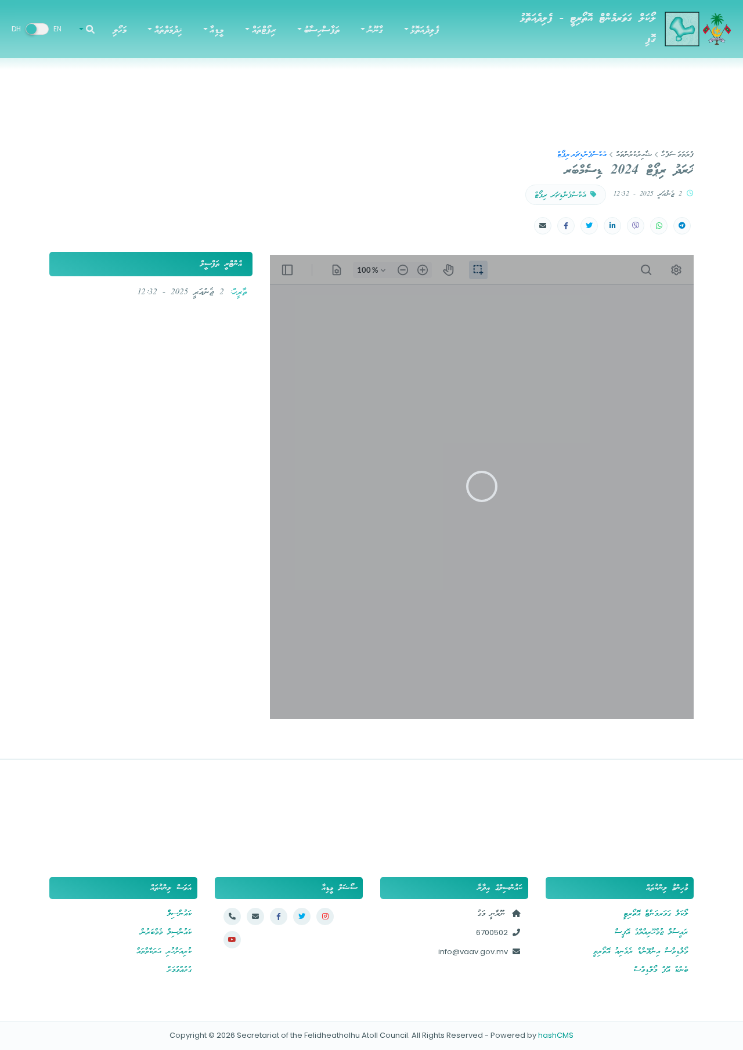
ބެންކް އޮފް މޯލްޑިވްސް (661, 970)
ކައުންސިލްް (179, 913)
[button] (420, 29)
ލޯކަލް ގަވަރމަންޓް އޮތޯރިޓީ (655, 913)
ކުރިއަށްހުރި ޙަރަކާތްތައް (164, 951)
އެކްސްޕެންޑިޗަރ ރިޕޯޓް (562, 195)
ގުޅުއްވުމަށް (179, 970)
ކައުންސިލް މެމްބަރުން (166, 932)
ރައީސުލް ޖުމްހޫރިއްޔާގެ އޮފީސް (651, 932)
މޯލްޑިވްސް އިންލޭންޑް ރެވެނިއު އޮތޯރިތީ (640, 951)
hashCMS (556, 1035)
